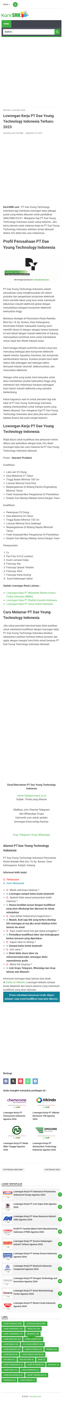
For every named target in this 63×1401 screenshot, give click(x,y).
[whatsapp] (28, 1081)
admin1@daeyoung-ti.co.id (31, 795)
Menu (5, 4)
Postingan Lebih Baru (13, 1170)
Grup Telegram (21, 834)
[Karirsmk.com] (15, 14)
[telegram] (35, 1081)
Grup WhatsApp (41, 834)
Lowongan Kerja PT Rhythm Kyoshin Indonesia (31, 600)
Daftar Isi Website (15, 982)
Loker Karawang (13, 1329)
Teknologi (33, 1329)
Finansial (33, 1334)
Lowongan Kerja (36, 1324)
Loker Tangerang (13, 1334)
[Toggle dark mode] (15, 4)
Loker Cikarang (12, 1324)
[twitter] (13, 1081)
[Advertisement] (31, 72)
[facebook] (6, 1081)
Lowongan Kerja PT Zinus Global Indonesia (29, 604)
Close (31, 1337)
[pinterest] (20, 1081)
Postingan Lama (52, 1170)
